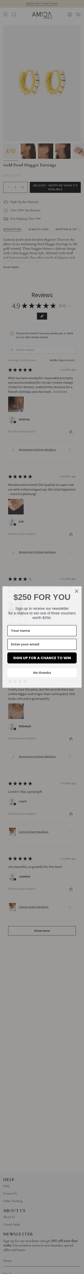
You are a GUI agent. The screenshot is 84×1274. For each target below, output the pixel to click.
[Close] (77, 591)
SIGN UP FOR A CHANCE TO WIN (42, 657)
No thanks (42, 672)
